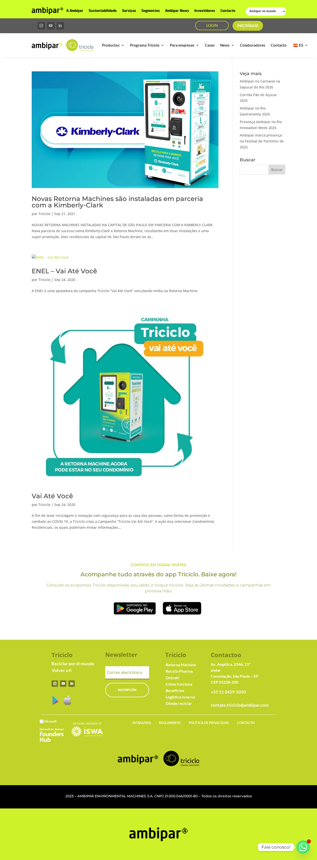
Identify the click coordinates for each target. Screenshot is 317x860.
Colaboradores (252, 45)
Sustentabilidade (103, 11)
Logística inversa (180, 696)
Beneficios (175, 690)
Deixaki (172, 677)
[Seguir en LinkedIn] (60, 25)
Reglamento (170, 723)
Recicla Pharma (179, 671)
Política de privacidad (209, 723)
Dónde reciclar (179, 703)
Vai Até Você (52, 496)
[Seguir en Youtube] (50, 25)
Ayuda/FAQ (141, 723)
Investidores (204, 11)
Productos (111, 45)
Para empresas (182, 45)
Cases (210, 45)
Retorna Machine (181, 664)
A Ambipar (74, 11)
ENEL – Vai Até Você (64, 271)
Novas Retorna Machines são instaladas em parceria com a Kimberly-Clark (117, 202)
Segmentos (150, 11)
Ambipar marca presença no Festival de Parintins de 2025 (262, 141)
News (225, 45)
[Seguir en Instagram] (41, 25)
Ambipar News (177, 11)
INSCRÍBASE (248, 25)
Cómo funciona (179, 684)
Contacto (227, 11)
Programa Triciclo (144, 45)
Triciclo (44, 213)
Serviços (129, 11)
